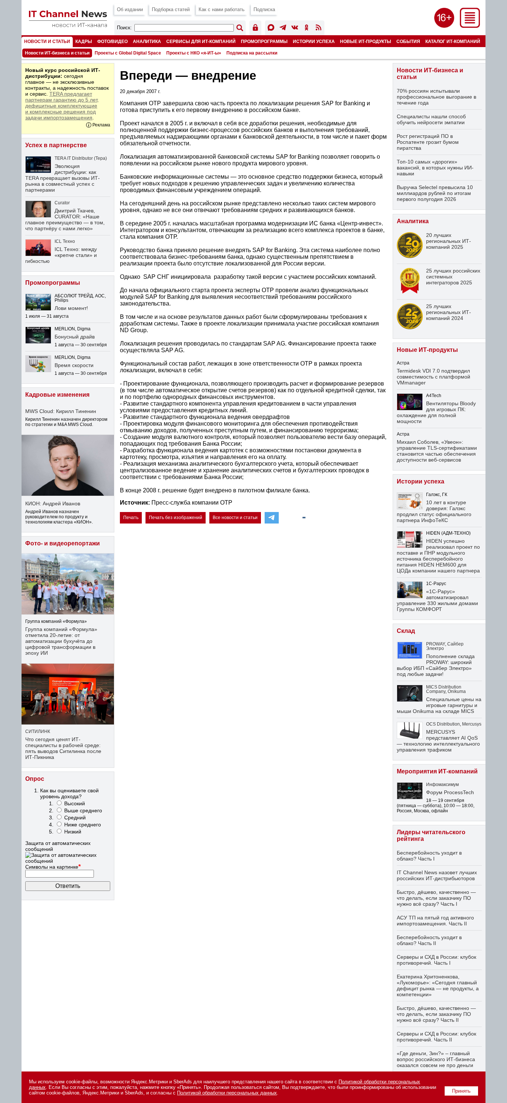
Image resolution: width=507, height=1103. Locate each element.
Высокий (74, 803)
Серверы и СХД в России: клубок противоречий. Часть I (436, 960)
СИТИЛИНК (37, 731)
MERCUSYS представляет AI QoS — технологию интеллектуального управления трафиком (438, 741)
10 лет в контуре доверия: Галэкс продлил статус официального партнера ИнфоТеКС (434, 511)
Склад (406, 631)
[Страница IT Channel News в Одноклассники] (306, 29)
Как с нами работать (222, 9)
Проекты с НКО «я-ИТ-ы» (193, 53)
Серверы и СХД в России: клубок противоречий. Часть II (436, 1037)
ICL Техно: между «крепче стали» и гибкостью (61, 255)
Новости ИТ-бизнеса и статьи (57, 53)
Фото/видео (112, 41)
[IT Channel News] (68, 25)
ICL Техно (65, 241)
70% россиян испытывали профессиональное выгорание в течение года (436, 97)
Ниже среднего (82, 825)
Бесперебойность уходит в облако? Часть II (429, 940)
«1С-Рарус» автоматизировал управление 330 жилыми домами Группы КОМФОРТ (437, 600)
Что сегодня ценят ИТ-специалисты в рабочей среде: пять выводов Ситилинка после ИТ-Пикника (63, 748)
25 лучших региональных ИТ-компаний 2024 (448, 312)
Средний (75, 817)
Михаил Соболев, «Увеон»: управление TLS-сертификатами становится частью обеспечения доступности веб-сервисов (437, 451)
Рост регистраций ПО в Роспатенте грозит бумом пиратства (428, 142)
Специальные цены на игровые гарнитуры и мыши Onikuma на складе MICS (439, 705)
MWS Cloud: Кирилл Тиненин (60, 411)
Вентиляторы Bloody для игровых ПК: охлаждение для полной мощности (436, 412)
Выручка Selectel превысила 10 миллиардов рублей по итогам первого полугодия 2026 (435, 193)
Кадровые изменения (57, 395)
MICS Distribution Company (443, 689)
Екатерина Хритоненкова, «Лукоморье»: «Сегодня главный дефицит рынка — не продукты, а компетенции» (438, 985)
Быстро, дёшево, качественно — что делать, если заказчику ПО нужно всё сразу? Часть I (436, 898)
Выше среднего (83, 810)
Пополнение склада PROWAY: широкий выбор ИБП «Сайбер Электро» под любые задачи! (436, 665)
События (408, 41)
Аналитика (147, 41)
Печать (130, 517)
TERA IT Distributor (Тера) (81, 158)
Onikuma (457, 691)
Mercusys (471, 724)
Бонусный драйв (75, 337)
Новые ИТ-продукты (365, 41)
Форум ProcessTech (450, 792)
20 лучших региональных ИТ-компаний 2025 (448, 241)
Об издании (130, 9)
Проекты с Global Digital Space (128, 53)
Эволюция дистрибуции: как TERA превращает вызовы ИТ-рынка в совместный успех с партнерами (62, 178)
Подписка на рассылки (251, 53)
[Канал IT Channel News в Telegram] (282, 29)
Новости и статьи (47, 41)
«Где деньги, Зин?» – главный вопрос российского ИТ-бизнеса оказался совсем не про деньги (436, 1059)
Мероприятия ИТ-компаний (437, 771)
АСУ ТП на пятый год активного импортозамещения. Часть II (435, 921)
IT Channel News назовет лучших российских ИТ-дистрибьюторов (437, 875)
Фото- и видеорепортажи (62, 543)
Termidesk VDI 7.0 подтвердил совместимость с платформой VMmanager (433, 377)
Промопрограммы (264, 41)
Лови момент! (71, 308)
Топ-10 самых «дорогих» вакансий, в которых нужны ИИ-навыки (435, 167)
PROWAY (435, 644)
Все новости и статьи (235, 517)
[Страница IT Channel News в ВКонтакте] (294, 29)
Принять (461, 1091)
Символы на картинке (53, 867)
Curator (62, 203)
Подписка (264, 9)
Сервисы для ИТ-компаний (201, 41)
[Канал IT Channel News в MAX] (271, 29)
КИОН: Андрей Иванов (52, 503)
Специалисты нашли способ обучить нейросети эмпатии (431, 119)
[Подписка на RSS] (318, 29)
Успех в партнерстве (56, 145)
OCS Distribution (443, 724)
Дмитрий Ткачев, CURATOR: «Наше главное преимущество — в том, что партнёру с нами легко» (65, 219)
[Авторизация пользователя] (255, 29)
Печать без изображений (175, 517)
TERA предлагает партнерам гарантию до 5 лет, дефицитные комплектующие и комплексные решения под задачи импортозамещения (62, 105)
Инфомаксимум (442, 784)
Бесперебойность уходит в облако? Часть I (429, 856)
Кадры (83, 41)
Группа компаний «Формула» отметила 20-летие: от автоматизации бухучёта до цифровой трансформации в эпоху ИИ (61, 641)
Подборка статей (171, 9)
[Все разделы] (470, 26)
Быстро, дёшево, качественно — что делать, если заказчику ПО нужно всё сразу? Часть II (436, 1014)
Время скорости (74, 365)
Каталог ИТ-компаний (452, 41)
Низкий (72, 832)
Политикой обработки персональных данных (227, 1093)
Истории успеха (314, 41)
